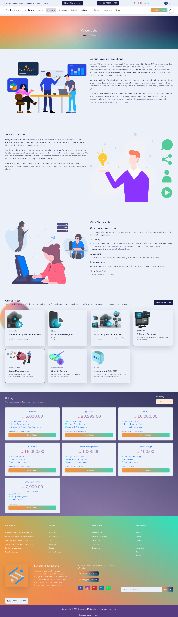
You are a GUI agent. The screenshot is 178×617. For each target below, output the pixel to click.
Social (51, 548)
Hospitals (96, 540)
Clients (138, 540)
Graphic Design (11, 552)
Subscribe (167, 589)
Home (40, 10)
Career (97, 10)
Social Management (13, 548)
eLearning (108, 10)
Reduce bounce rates (89, 615)
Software (52, 544)
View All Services (163, 302)
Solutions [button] (63, 10)
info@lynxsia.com (73, 3)
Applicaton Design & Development (19, 536)
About (138, 533)
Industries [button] (85, 10)
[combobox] (164, 401)
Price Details (32, 435)
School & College (99, 533)
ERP (50, 540)
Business (96, 544)
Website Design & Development (18, 533)
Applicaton (53, 536)
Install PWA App (19, 601)
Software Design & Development (19, 544)
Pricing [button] (74, 10)
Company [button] (51, 10)
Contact (139, 536)
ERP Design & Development (16, 540)
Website (52, 533)
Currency (160, 396)
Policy (138, 556)
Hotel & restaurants (100, 536)
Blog (118, 10)
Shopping (96, 548)
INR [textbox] (160, 401)
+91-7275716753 (109, 3)
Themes (139, 544)
